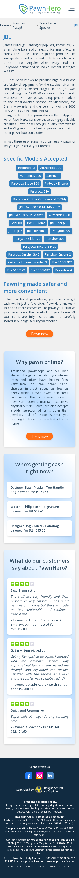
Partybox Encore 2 (58, 254)
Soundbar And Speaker (49, 25)
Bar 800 (16, 223)
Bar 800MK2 (36, 223)
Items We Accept (19, 25)
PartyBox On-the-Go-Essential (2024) (39, 199)
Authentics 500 (59, 215)
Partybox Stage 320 (25, 183)
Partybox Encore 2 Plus (39, 246)
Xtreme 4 (52, 175)
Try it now (39, 436)
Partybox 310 (39, 191)
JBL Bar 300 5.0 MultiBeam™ (39, 207)
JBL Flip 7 (15, 231)
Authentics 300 (50, 168)
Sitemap (67, 866)
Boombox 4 (63, 270)
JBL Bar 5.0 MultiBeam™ (26, 215)
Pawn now (39, 333)
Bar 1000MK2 (62, 262)
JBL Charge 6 (59, 223)
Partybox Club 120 (27, 239)
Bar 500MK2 (16, 270)
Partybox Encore (56, 183)
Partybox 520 (55, 239)
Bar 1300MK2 (40, 270)
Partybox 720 (61, 231)
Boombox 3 (26, 168)
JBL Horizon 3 (37, 231)
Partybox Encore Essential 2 (27, 262)
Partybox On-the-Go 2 (24, 254)
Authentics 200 (30, 175)
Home (4, 25)
